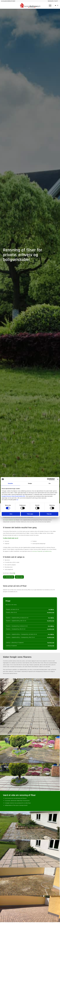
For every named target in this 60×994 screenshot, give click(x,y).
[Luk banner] (57, 479)
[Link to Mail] (55, 5)
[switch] (23, 508)
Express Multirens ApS (10, 520)
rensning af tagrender (37, 551)
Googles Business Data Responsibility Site (13, 496)
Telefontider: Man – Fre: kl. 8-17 (53, 1)
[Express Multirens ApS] (30, 5)
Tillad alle (49, 514)
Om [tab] (49, 483)
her (17, 499)
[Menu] (49, 5)
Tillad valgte (30, 514)
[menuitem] (49, 5)
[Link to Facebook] (58, 5)
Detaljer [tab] (30, 483)
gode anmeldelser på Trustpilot (10, 1)
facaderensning (47, 551)
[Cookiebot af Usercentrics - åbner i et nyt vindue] (48, 479)
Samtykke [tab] (10, 483)
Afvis (11, 514)
